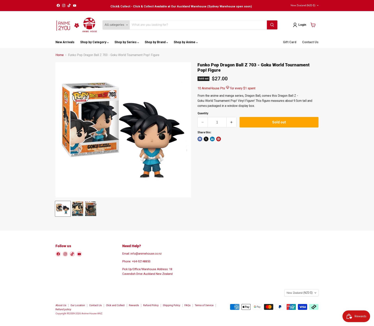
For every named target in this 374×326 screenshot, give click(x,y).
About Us (61, 305)
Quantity (203, 113)
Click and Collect (115, 305)
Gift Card (289, 42)
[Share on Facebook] (200, 139)
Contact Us (310, 42)
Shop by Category (93, 42)
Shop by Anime (185, 42)
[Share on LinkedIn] (212, 139)
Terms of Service (204, 305)
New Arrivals (65, 42)
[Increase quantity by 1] (231, 122)
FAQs (187, 305)
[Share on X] (206, 139)
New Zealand (303, 5)
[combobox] (198, 24)
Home (60, 55)
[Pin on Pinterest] (218, 139)
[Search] (272, 24)
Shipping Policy (171, 305)
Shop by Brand (155, 42)
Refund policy (63, 309)
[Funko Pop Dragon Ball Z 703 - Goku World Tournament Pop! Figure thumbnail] (63, 208)
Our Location (78, 305)
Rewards (134, 305)
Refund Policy (151, 305)
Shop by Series (126, 42)
